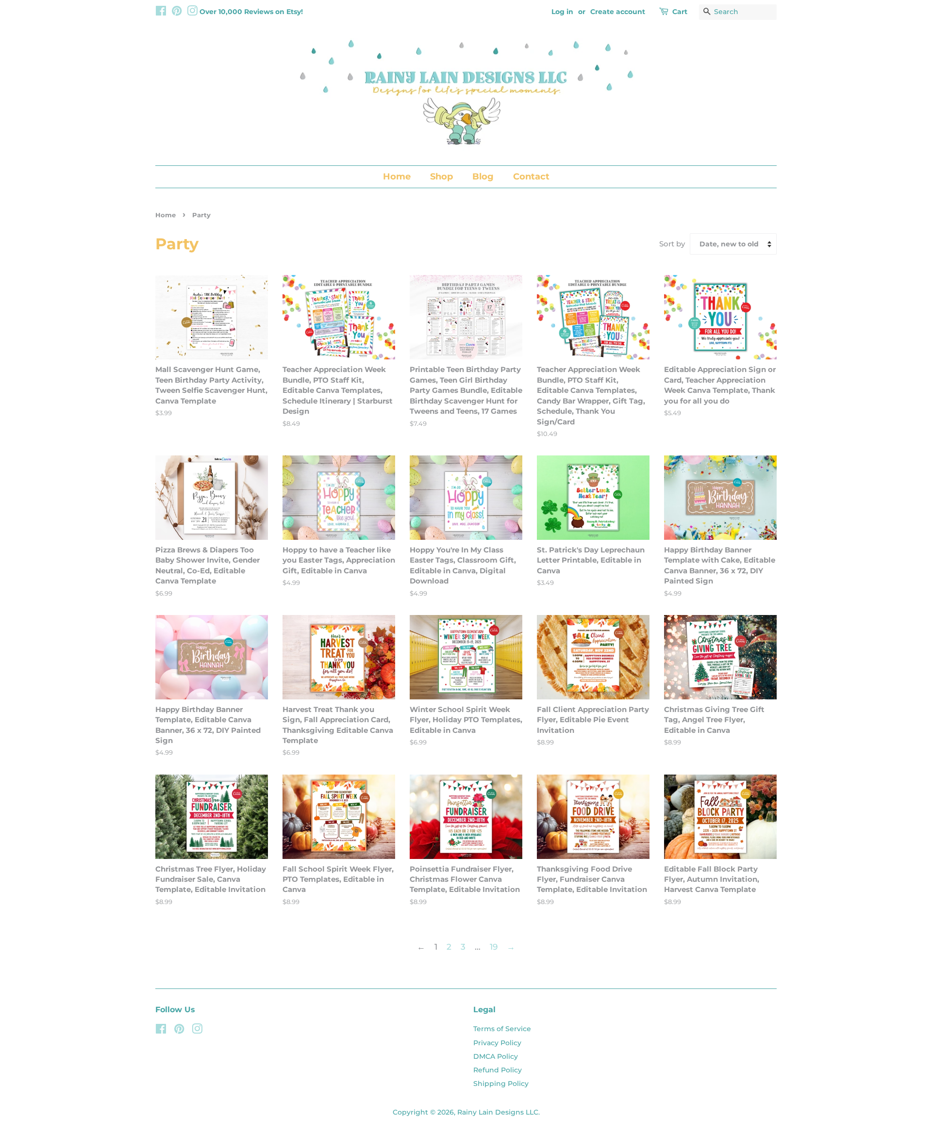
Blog (483, 176)
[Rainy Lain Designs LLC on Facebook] (160, 12)
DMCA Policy (495, 1056)
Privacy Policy (497, 1042)
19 (494, 947)
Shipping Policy (501, 1083)
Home (397, 176)
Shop (441, 176)
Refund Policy (497, 1070)
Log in (562, 11)
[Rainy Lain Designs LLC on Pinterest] (176, 12)
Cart (679, 11)
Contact (531, 176)
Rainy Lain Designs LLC (497, 1112)
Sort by (672, 243)
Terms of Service (502, 1028)
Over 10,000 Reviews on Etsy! (251, 11)
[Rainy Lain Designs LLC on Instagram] (192, 12)
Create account (617, 11)
